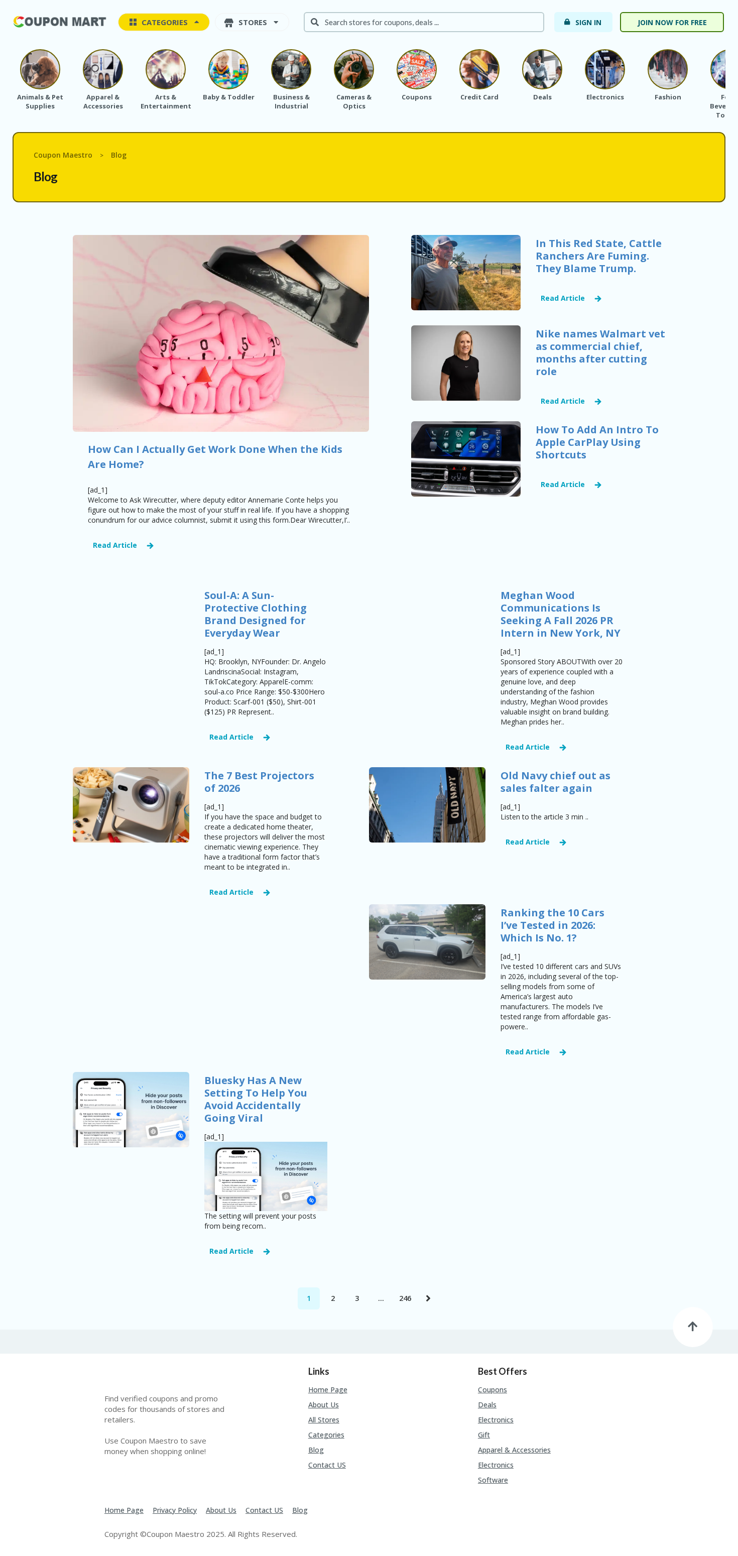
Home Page (327, 1389)
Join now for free (672, 22)
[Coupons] (416, 69)
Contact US (327, 1465)
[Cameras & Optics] (354, 69)
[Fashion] (667, 69)
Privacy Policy (175, 1510)
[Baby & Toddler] (228, 69)
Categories (326, 1435)
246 (405, 1298)
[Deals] (542, 69)
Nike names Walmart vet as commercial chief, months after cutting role (600, 352)
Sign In (588, 22)
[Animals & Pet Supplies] (40, 69)
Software (493, 1480)
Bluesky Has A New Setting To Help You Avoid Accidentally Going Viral (255, 1099)
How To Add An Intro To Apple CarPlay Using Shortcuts (597, 442)
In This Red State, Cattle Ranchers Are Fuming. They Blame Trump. (599, 255)
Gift (484, 1435)
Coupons (492, 1389)
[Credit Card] (479, 69)
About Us (323, 1404)
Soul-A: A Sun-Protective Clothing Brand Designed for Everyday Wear (255, 614)
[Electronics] (605, 69)
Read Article (115, 545)
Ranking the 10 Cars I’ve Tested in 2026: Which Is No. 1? (552, 925)
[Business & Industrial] (291, 69)
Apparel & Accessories (514, 1450)
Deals (487, 1404)
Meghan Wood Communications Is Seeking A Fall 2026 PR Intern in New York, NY (561, 614)
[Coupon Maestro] (60, 21)
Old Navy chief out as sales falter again (555, 782)
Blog (316, 1450)
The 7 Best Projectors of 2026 (259, 782)
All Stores (323, 1419)
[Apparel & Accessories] (103, 69)
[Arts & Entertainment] (165, 69)
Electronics (496, 1419)
